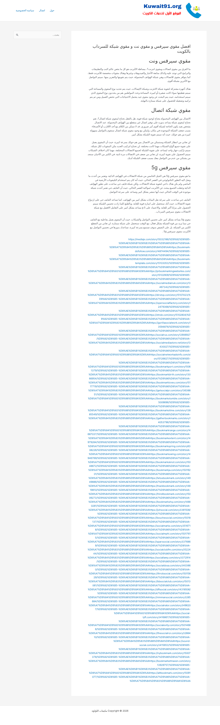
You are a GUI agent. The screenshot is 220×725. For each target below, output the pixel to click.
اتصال (42, 10)
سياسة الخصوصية (25, 10)
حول (52, 10)
